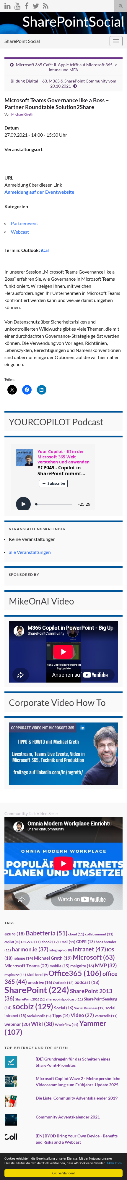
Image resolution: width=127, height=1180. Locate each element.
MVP (106, 965)
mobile (59, 966)
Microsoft (94, 957)
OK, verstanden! (63, 1173)
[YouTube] (17, 5)
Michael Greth (22, 114)
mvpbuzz (15, 974)
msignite (82, 965)
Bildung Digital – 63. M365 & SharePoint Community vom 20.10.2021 (63, 83)
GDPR (85, 941)
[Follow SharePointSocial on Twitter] (35, 5)
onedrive (40, 982)
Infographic (60, 950)
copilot (12, 942)
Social (63, 1007)
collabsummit (99, 934)
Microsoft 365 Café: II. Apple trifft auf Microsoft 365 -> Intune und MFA (66, 67)
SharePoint (36, 990)
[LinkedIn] (7, 5)
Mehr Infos (114, 1163)
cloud (76, 934)
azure (14, 933)
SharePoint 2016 (30, 999)
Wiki (42, 1023)
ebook (50, 942)
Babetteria (46, 933)
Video (82, 1015)
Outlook (63, 982)
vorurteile (106, 1015)
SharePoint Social (22, 41)
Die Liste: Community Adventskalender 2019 (77, 1097)
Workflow (66, 1024)
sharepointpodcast (64, 999)
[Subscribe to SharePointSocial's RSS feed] (45, 5)
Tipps (61, 1015)
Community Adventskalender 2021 (68, 1116)
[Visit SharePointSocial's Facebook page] (27, 5)
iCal (45, 250)
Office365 (75, 973)
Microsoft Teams (26, 965)
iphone (23, 958)
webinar (17, 1024)
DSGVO (31, 942)
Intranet (89, 949)
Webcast (20, 232)
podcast (87, 982)
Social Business (89, 1008)
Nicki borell (37, 975)
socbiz (32, 1006)
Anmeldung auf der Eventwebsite (39, 192)
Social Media (39, 1016)
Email (67, 942)
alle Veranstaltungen (30, 552)
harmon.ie (30, 949)
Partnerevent (24, 223)
